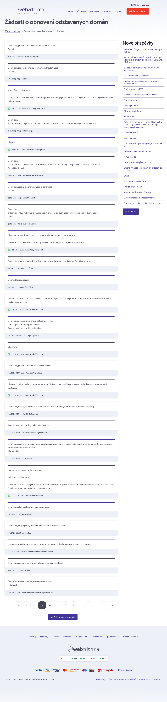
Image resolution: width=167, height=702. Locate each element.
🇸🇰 (147, 5)
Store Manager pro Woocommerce (139, 198)
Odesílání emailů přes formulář (137, 162)
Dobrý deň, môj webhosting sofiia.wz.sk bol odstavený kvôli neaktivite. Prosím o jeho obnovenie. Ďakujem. (143, 124)
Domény (107, 11)
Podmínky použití (104, 679)
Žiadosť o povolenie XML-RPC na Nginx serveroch (141, 69)
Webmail (157, 679)
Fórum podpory (12, 31)
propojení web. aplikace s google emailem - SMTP (143, 145)
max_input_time (131, 106)
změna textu (129, 117)
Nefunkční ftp (130, 157)
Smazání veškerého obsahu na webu (140, 95)
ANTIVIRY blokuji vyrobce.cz (136, 76)
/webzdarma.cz (131, 637)
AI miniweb (95, 11)
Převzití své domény (133, 187)
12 (105, 605)
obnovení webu (131, 132)
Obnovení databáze (133, 111)
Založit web (97, 637)
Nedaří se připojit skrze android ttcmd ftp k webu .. (143, 51)
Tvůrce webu (81, 11)
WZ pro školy (81, 637)
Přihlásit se (113, 637)
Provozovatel (144, 679)
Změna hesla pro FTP (133, 89)
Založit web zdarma (137, 11)
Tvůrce (56, 637)
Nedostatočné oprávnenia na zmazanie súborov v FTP (141, 82)
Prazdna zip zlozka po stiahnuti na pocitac (142, 203)
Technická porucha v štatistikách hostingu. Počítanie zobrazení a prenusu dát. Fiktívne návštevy (143, 60)
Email (126, 176)
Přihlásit (136, 5)
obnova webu (130, 138)
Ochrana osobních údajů (125, 679)
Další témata (130, 211)
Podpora (117, 11)
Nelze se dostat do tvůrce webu (138, 151)
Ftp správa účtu (131, 100)
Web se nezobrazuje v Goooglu (137, 192)
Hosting (69, 11)
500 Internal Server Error (135, 181)
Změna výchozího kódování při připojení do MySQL (143, 169)
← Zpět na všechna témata (63, 617)
